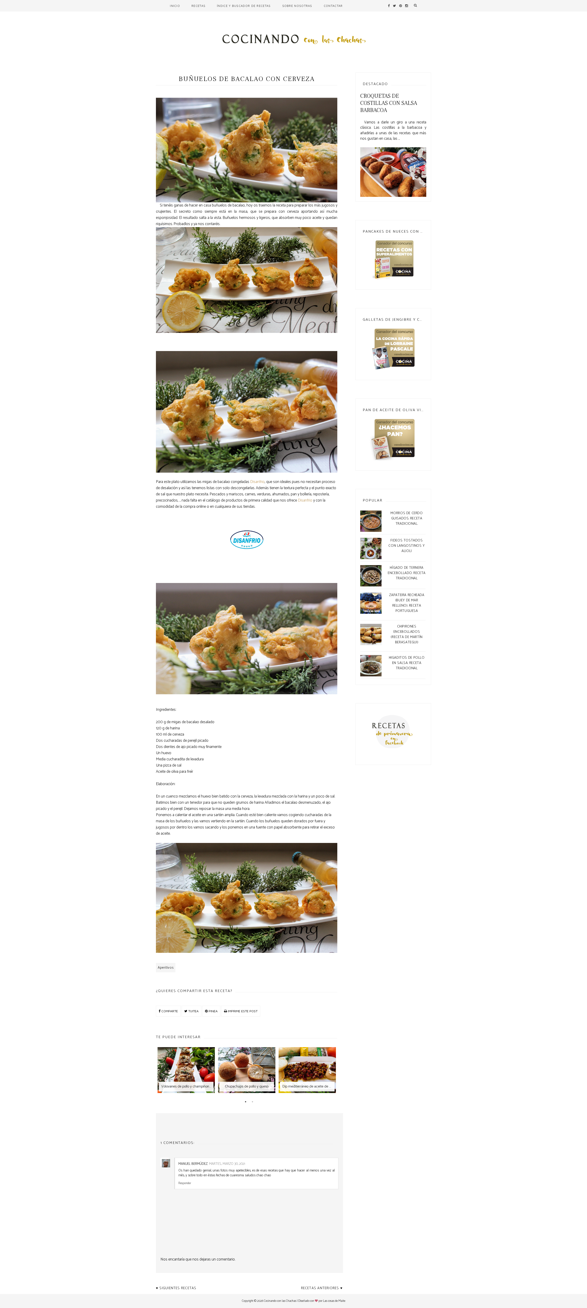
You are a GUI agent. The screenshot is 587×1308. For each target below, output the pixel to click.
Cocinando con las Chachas (280, 1301)
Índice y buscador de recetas (244, 6)
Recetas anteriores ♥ (322, 1288)
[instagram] (406, 5)
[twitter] (394, 5)
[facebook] (389, 5)
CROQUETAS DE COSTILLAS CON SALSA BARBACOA (388, 103)
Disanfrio (257, 482)
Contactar (333, 6)
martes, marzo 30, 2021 (227, 1164)
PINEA (213, 1011)
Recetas (198, 6)
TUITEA (193, 1011)
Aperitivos (166, 968)
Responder (184, 1183)
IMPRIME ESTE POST (242, 1011)
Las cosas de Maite (334, 1301)
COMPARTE (169, 1011)
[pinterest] (400, 5)
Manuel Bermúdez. (193, 1164)
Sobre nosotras (297, 6)
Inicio (175, 6)
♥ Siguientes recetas (176, 1288)
